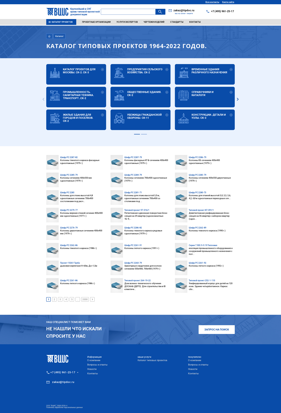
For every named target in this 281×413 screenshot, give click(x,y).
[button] (238, 99)
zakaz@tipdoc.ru (183, 10)
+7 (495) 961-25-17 (222, 11)
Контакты (195, 22)
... (77, 299)
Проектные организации (96, 22)
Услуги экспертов (127, 22)
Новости (91, 369)
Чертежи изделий (154, 22)
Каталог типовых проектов (152, 360)
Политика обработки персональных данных (64, 407)
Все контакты (212, 2)
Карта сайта (228, 2)
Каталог (59, 36)
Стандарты (176, 22)
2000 (85, 299)
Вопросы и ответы (97, 364)
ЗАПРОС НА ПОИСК (216, 329)
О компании (93, 360)
